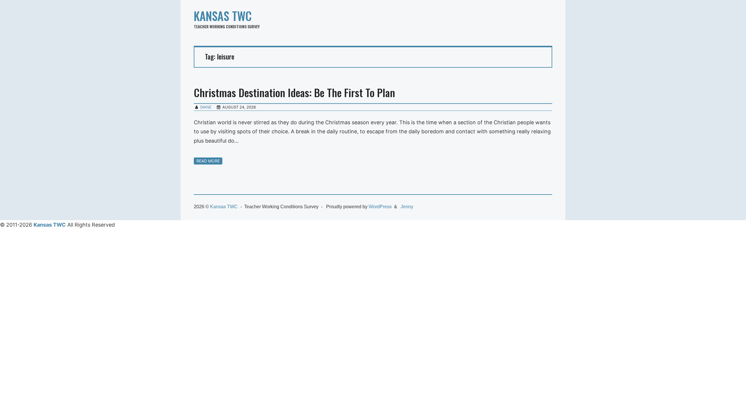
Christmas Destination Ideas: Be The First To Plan (294, 92)
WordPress (380, 206)
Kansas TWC (223, 15)
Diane (206, 107)
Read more (208, 160)
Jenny (407, 206)
